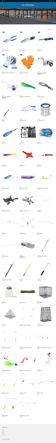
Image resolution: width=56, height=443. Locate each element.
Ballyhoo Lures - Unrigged (23, 188)
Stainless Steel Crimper (5, 50)
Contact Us (3, 435)
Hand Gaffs (39, 279)
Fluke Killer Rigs (39, 370)
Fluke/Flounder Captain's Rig (6, 370)
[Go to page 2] (30, 420)
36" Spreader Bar (39, 233)
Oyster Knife (4, 142)
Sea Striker (3, 71)
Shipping (3, 430)
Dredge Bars (39, 210)
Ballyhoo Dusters (39, 142)
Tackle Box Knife (39, 50)
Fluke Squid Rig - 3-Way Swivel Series (25, 370)
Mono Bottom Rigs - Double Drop (24, 415)
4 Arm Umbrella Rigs (22, 233)
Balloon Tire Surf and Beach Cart (6, 96)
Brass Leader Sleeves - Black (6, 210)
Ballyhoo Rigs (39, 165)
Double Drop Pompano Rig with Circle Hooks (26, 347)
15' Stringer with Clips (23, 120)
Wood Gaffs (21, 279)
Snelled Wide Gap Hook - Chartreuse (42, 188)
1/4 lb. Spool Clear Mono (40, 120)
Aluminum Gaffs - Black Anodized (7, 279)
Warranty (3, 433)
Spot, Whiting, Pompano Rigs (6, 347)
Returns (3, 432)
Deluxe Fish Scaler (22, 50)
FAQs (2, 429)
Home (2, 25)
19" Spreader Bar (4, 233)
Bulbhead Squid (4, 165)
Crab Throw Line (4, 302)
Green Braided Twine (23, 302)
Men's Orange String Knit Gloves (24, 72)
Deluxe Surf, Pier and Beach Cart (42, 72)
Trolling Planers (22, 256)
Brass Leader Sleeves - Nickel (24, 210)
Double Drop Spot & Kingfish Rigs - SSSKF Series (44, 347)
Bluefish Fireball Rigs (5, 415)
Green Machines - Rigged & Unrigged (25, 96)
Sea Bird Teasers (22, 165)
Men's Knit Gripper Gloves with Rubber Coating (8, 72)
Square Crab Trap (39, 302)
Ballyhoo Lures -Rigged (5, 188)
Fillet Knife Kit (22, 142)
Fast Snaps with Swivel (40, 96)
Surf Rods (3, 120)
